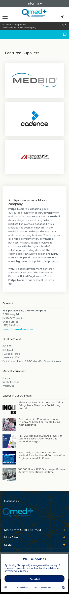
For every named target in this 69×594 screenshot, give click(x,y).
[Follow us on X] (62, 24)
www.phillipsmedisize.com (18, 329)
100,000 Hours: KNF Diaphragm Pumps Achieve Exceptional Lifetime (41, 470)
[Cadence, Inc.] (34, 118)
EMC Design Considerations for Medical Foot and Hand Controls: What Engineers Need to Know (42, 455)
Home (8, 24)
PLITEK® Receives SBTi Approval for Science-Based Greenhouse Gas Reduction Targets (40, 438)
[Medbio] (34, 80)
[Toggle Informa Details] (34, 3)
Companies (19, 24)
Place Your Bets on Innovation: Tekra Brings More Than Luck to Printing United (40, 405)
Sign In (63, 17)
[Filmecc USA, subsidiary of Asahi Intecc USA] (34, 156)
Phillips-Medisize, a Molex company (19, 27)
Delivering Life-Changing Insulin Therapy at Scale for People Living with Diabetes (39, 422)
